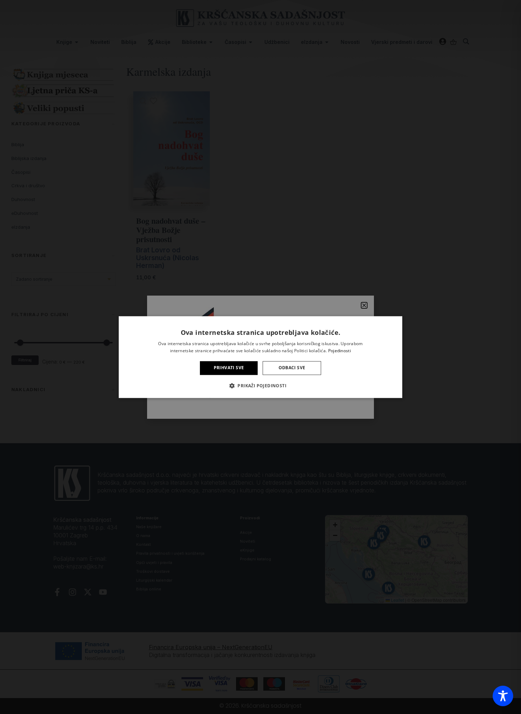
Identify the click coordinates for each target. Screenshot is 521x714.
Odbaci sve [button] (292, 368)
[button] (260, 385)
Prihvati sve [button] (229, 368)
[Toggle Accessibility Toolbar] (503, 696)
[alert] (260, 357)
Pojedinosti (339, 351)
